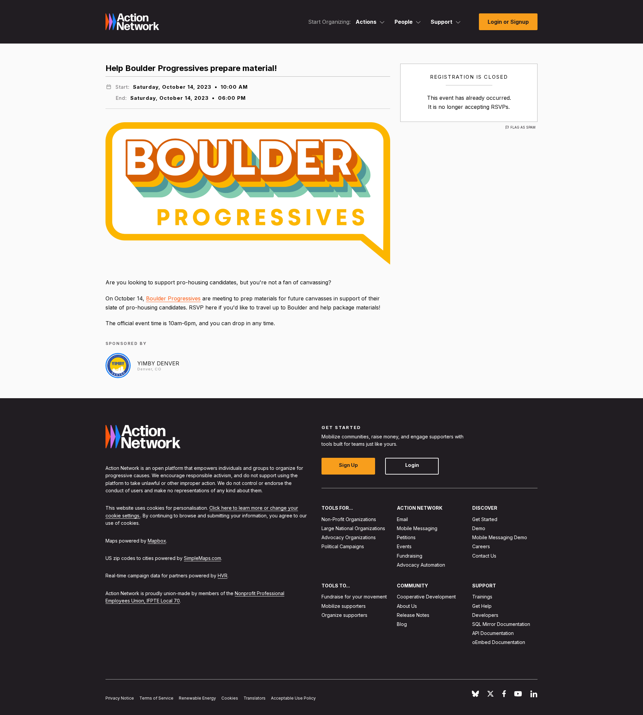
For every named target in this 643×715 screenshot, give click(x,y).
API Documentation (493, 633)
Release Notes (413, 615)
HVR (222, 575)
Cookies (229, 698)
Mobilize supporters (344, 606)
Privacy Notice (119, 698)
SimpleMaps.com (202, 558)
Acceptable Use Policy (293, 698)
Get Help (482, 606)
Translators (254, 698)
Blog (402, 624)
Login (412, 465)
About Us (407, 606)
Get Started (484, 519)
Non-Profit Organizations (349, 519)
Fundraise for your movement (354, 596)
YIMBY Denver (158, 363)
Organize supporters (344, 615)
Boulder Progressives (173, 298)
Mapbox (157, 540)
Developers (485, 615)
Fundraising (409, 555)
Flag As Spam (522, 127)
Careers (481, 546)
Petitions (406, 537)
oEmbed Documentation (498, 642)
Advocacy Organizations (349, 537)
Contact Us (484, 555)
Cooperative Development (426, 596)
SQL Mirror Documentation (501, 624)
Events (404, 546)
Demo (478, 528)
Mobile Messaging (417, 528)
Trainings (482, 596)
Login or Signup (508, 21)
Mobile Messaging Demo (499, 537)
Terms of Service (156, 698)
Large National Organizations (353, 528)
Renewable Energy (197, 698)
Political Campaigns (343, 546)
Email (402, 519)
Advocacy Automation (421, 564)
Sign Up (348, 465)
